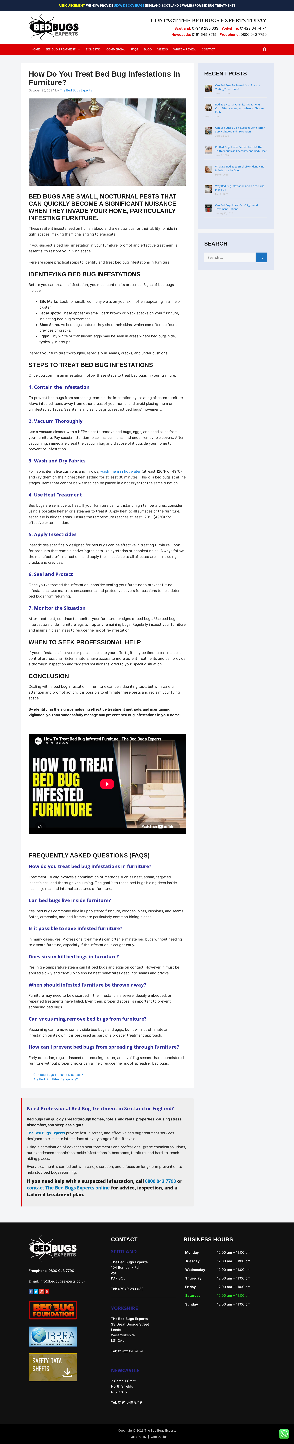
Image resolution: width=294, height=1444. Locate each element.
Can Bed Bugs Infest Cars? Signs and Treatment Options (236, 207)
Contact (208, 49)
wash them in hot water (120, 471)
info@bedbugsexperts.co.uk (62, 1281)
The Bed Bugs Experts (46, 1133)
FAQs (134, 49)
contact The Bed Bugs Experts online (68, 1187)
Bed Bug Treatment (60, 49)
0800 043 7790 (160, 1181)
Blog (148, 49)
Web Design (159, 1437)
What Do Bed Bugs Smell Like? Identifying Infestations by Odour (239, 168)
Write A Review (184, 49)
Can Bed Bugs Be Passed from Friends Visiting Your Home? (237, 87)
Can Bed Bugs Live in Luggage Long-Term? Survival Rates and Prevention (240, 129)
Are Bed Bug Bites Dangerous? (55, 1079)
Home (35, 49)
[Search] (261, 257)
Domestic (93, 49)
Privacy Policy (136, 1437)
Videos (162, 49)
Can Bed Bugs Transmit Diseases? (58, 1075)
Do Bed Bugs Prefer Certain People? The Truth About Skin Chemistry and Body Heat (241, 149)
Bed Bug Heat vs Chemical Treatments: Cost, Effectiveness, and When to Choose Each (239, 108)
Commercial (115, 49)
